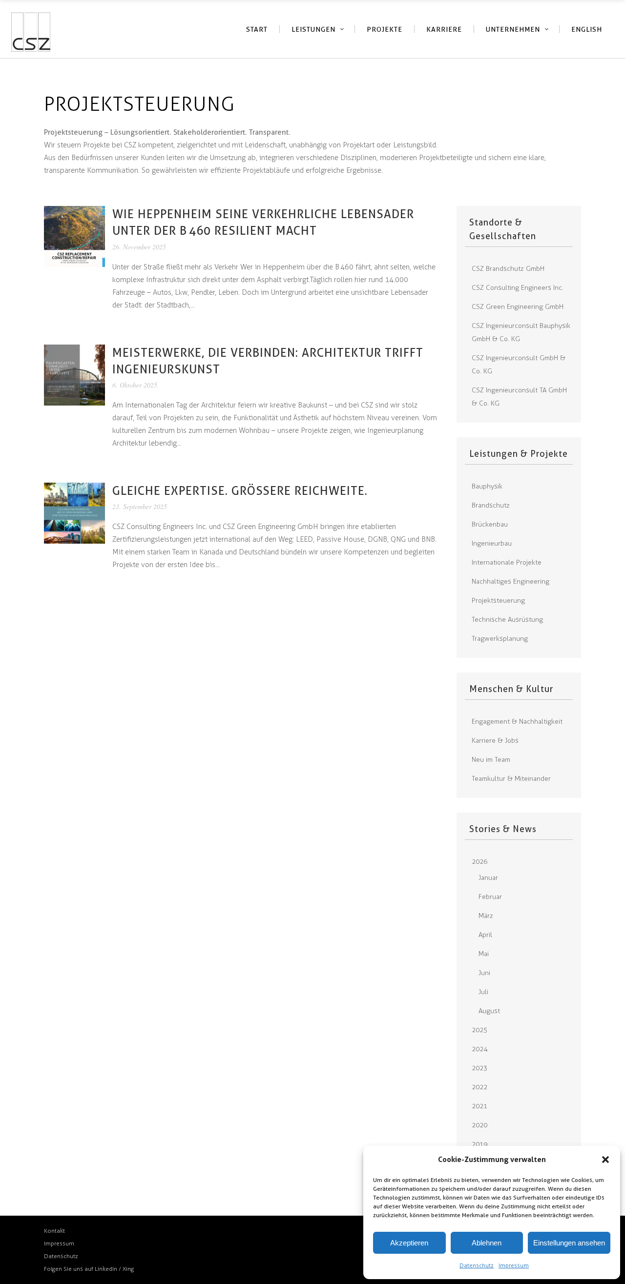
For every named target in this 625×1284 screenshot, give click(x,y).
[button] (605, 1159)
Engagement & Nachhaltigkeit (517, 721)
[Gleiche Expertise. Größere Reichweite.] (74, 513)
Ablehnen (486, 1243)
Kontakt (54, 1230)
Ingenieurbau (492, 543)
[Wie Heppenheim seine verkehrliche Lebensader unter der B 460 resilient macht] (74, 236)
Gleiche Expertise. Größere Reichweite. (240, 491)
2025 (479, 1030)
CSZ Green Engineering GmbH (517, 307)
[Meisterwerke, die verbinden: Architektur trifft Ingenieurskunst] (74, 374)
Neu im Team (491, 759)
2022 (479, 1087)
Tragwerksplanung (500, 638)
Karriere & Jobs (495, 740)
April (485, 935)
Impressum (514, 1265)
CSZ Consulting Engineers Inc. (517, 288)
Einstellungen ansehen (569, 1243)
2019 (479, 1144)
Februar (490, 897)
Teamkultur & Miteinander (511, 778)
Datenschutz (476, 1265)
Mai (484, 954)
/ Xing (126, 1268)
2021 (479, 1106)
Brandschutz (491, 505)
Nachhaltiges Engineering (510, 581)
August (489, 1011)
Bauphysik (487, 486)
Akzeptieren (409, 1243)
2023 (479, 1068)
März (486, 916)
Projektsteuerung (498, 600)
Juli (483, 992)
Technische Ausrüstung (507, 619)
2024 (479, 1049)
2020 (479, 1125)
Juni (484, 973)
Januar (488, 878)
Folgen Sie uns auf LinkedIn (81, 1268)
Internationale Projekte (507, 562)
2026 (479, 861)
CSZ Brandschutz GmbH (508, 269)
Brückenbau (490, 524)
